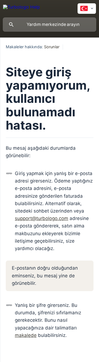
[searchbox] (49, 24)
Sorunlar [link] (51, 46)
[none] (21, 7)
